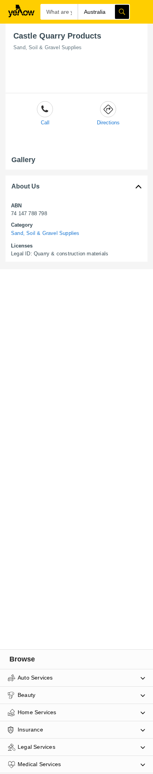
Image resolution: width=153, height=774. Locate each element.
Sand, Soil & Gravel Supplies (47, 47)
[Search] (122, 12)
